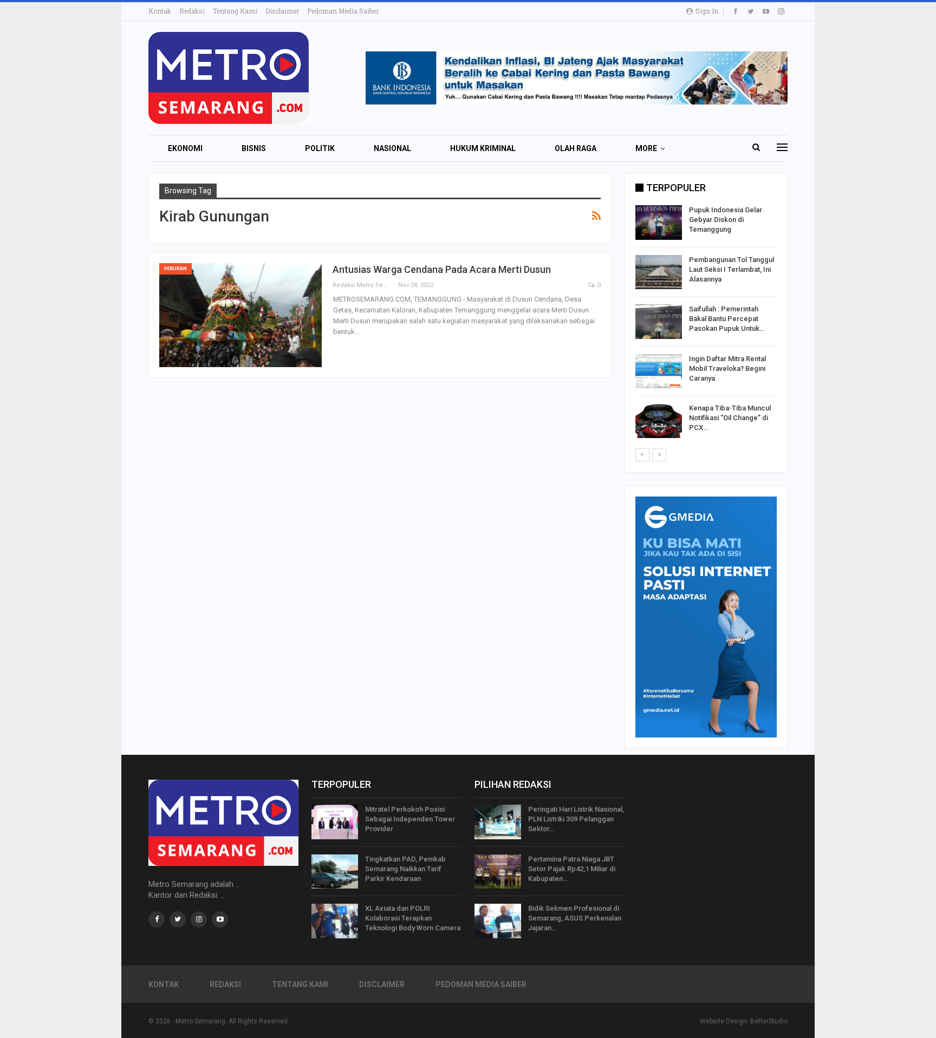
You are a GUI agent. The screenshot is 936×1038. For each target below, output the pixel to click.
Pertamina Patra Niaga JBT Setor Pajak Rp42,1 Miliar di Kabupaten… (571, 869)
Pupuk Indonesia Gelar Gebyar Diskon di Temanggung (725, 219)
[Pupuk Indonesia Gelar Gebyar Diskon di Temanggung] (658, 222)
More (646, 148)
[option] (706, 323)
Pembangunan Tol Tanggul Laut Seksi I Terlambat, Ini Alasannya (731, 269)
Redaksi (192, 10)
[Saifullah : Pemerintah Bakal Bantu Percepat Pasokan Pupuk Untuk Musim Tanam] (658, 321)
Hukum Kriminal (483, 148)
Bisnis (254, 148)
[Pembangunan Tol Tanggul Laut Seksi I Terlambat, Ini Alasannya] (658, 272)
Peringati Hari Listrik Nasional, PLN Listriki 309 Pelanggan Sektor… (576, 819)
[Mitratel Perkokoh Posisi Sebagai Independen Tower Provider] (334, 822)
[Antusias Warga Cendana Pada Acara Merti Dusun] (240, 315)
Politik (320, 148)
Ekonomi (185, 148)
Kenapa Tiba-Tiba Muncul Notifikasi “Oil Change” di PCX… (730, 418)
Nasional (392, 148)
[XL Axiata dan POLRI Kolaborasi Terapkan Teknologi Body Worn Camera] (334, 921)
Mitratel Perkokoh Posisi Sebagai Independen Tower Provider (410, 819)
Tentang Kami (235, 10)
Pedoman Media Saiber (343, 10)
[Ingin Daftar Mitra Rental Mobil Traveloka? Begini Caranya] (658, 371)
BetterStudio (769, 1021)
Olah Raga (575, 148)
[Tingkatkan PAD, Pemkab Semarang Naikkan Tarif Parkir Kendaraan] (334, 871)
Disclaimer (282, 10)
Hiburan (175, 268)
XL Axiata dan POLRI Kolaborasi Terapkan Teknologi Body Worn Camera (412, 918)
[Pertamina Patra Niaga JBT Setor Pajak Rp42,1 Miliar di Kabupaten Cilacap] (497, 871)
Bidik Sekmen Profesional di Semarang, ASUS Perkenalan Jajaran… (574, 918)
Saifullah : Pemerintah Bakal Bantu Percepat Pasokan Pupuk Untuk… (726, 318)
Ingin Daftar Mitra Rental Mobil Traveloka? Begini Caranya (727, 368)
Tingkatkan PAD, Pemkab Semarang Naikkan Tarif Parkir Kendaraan (405, 869)
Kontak (159, 10)
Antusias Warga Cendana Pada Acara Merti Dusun (442, 269)
